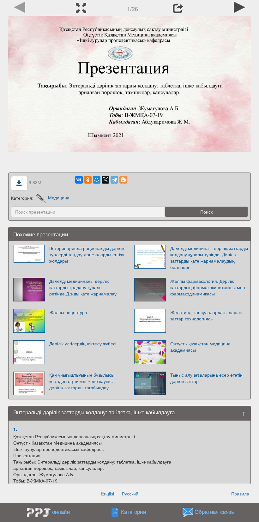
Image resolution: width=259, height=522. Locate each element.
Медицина (58, 197)
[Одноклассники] (88, 180)
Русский (130, 493)
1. (15, 429)
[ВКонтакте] (79, 180)
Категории (133, 511)
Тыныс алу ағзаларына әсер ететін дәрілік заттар (206, 378)
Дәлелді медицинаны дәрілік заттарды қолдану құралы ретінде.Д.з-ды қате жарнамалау (83, 287)
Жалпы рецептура (68, 312)
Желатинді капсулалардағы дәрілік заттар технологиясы (206, 315)
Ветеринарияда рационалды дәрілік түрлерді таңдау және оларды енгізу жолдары (86, 254)
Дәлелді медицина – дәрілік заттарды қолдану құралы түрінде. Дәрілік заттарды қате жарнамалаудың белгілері (209, 257)
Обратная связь (214, 511)
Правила (240, 493)
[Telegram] (114, 180)
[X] (105, 180)
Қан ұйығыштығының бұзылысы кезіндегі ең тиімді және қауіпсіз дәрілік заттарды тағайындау (81, 381)
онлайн (61, 511)
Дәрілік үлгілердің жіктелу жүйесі (82, 343)
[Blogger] (123, 180)
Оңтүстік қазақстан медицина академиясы (200, 346)
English (108, 493)
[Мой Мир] (96, 180)
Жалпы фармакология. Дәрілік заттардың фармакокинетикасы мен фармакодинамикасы (207, 287)
